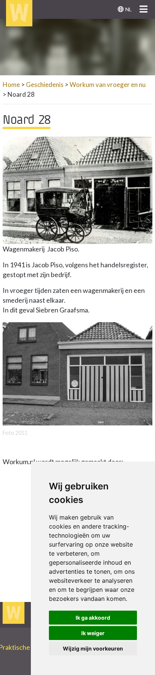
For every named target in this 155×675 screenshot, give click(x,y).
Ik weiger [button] (93, 633)
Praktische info (24, 647)
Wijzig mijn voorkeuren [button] (93, 648)
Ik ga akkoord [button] (93, 617)
